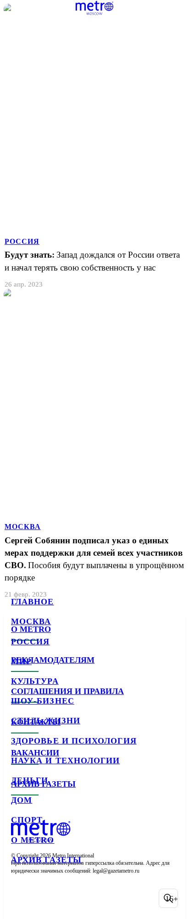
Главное (32, 601)
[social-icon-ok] (68, 898)
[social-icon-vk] (20, 898)
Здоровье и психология (74, 740)
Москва (31, 621)
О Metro (33, 840)
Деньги (29, 780)
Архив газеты (46, 859)
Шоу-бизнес (42, 700)
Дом (21, 800)
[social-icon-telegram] (44, 898)
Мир (21, 661)
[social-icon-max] (92, 898)
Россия (30, 641)
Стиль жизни (45, 720)
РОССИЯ (22, 241)
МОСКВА (23, 526)
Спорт (27, 819)
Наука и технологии (65, 760)
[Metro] (95, 7)
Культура (35, 681)
